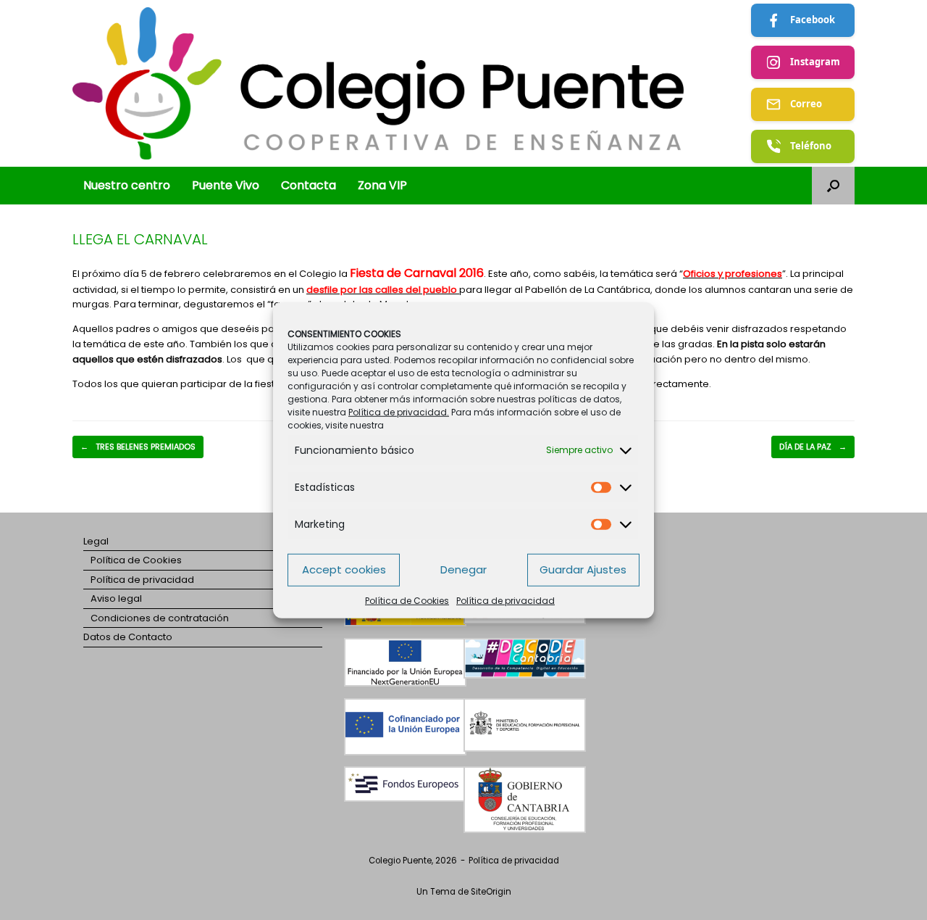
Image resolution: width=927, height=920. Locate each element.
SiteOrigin (491, 892)
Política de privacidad (505, 600)
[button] (833, 185)
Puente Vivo (225, 185)
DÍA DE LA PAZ (813, 446)
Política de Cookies (407, 600)
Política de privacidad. (398, 411)
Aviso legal (116, 598)
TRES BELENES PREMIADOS (138, 446)
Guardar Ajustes (583, 569)
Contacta (308, 185)
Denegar (463, 569)
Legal (96, 541)
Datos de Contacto (127, 637)
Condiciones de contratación (160, 618)
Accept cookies (344, 569)
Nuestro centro (126, 185)
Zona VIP (382, 185)
